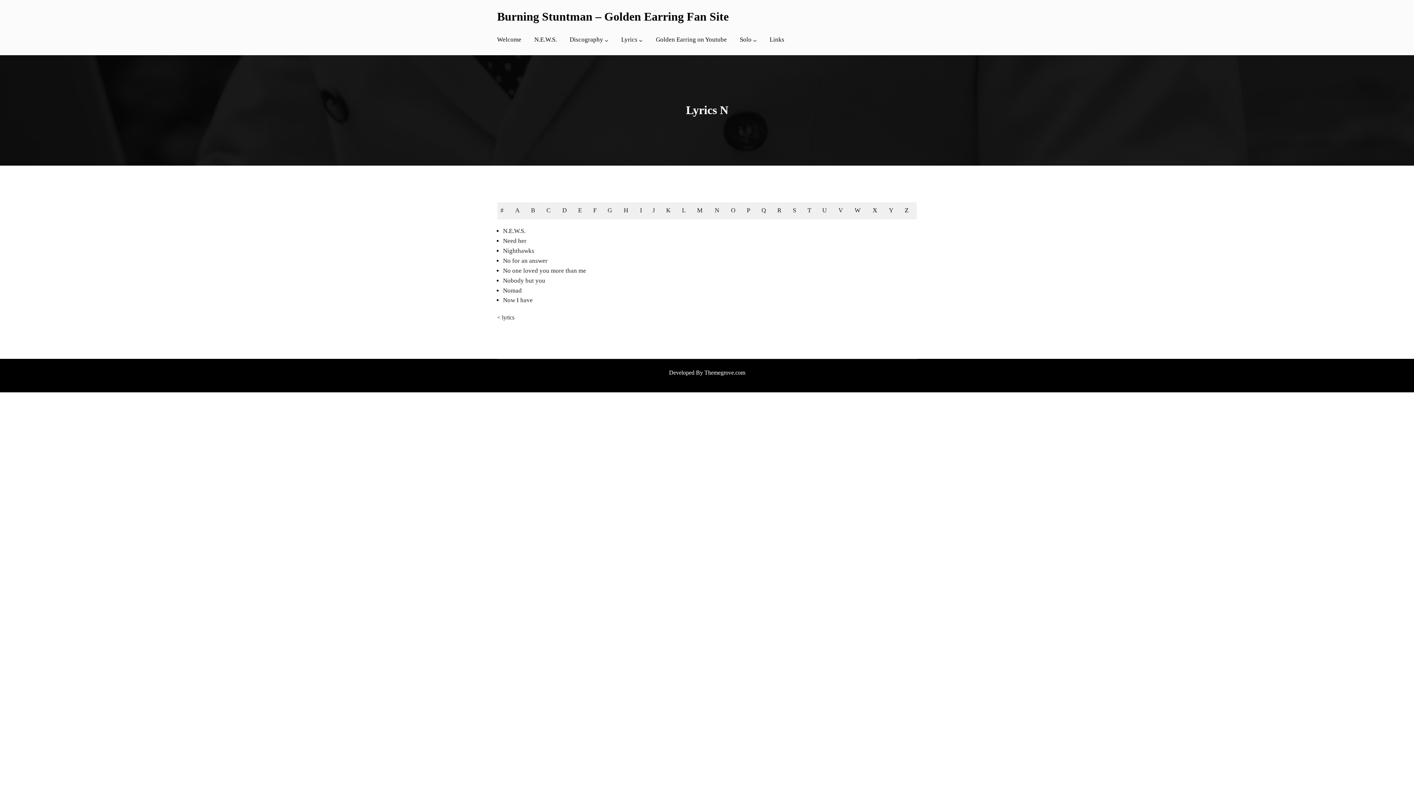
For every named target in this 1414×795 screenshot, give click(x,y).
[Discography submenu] (606, 40)
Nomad (512, 290)
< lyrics (505, 317)
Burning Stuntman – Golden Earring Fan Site (613, 16)
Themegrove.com (724, 373)
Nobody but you (524, 280)
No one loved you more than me (544, 270)
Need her (515, 240)
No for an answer (525, 260)
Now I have (518, 300)
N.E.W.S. (514, 230)
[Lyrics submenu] (641, 40)
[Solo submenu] (755, 40)
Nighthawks (518, 250)
